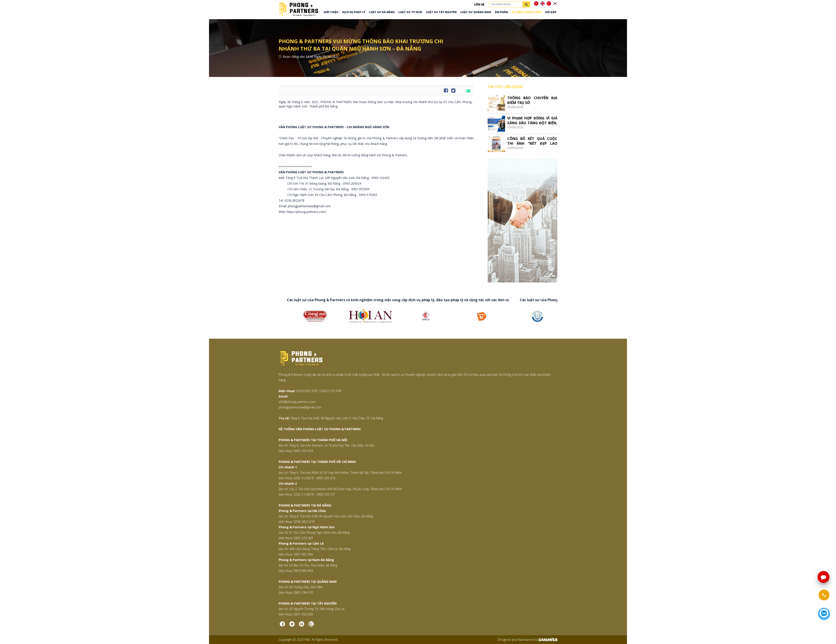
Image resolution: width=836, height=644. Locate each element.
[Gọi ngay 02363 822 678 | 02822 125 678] (824, 595)
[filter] (526, 4)
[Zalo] (311, 626)
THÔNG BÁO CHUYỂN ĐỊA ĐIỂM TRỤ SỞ (532, 100)
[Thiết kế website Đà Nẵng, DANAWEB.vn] (548, 639)
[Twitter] (292, 626)
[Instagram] (301, 626)
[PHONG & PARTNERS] (298, 9)
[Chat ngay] (824, 614)
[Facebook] (282, 626)
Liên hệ (479, 4)
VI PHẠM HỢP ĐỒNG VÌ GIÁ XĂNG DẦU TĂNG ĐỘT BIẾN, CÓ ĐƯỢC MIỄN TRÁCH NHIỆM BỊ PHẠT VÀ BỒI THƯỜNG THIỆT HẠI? (532, 120)
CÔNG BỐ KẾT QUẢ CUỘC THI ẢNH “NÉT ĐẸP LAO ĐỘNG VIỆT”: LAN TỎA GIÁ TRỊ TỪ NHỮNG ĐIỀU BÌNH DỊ (532, 141)
